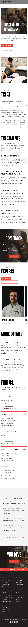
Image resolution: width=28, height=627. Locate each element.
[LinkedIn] (17, 622)
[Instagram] (15, 622)
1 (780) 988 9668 (9, 458)
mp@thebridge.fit (8, 425)
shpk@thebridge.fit (9, 443)
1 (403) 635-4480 (9, 406)
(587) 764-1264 (9, 476)
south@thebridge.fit (9, 460)
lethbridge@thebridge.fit (10, 408)
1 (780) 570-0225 (9, 441)
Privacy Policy (14, 624)
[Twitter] (13, 622)
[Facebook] (11, 622)
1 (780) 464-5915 (9, 423)
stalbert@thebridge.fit (9, 478)
